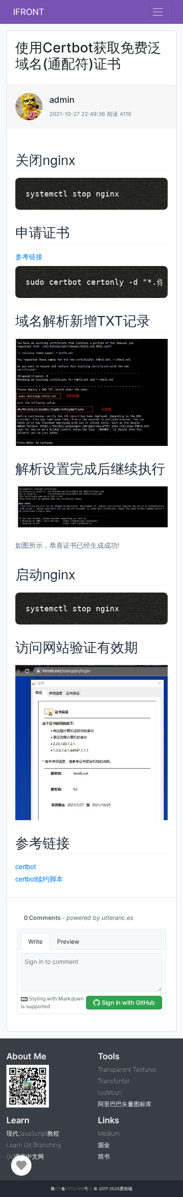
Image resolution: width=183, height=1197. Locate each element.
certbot (25, 866)
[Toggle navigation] (158, 11)
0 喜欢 (21, 1165)
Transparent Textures (127, 1069)
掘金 (104, 1144)
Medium (109, 1133)
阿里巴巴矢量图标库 (125, 1103)
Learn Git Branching (33, 1144)
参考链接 (29, 256)
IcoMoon (110, 1092)
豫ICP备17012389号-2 (71, 1188)
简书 (104, 1156)
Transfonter (114, 1080)
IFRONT (28, 12)
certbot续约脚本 (39, 879)
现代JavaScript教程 (32, 1133)
